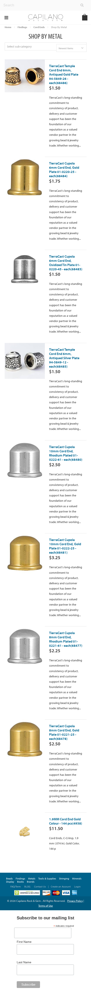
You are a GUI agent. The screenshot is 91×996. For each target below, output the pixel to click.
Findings (22, 27)
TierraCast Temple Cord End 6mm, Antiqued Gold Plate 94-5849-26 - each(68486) (63, 77)
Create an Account (61, 886)
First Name (24, 941)
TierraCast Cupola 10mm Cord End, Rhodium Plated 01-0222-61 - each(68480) (65, 456)
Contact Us (40, 886)
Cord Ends (39, 27)
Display (10, 881)
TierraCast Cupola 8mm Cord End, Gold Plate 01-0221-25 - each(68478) (64, 735)
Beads (9, 878)
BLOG (27, 886)
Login (77, 886)
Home (8, 27)
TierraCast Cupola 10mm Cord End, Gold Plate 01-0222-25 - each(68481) (65, 549)
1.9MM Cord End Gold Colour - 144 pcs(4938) (65, 824)
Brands (30, 881)
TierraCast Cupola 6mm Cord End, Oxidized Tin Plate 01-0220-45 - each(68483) (65, 265)
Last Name (24, 962)
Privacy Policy (75, 900)
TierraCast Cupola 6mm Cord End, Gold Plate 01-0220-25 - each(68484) (64, 172)
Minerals (76, 878)
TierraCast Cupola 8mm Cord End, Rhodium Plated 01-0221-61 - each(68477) (65, 642)
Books (20, 881)
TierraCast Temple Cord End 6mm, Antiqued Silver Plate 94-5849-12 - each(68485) (64, 360)
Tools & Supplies (47, 878)
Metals (31, 878)
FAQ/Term (15, 886)
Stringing (64, 878)
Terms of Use (45, 905)
